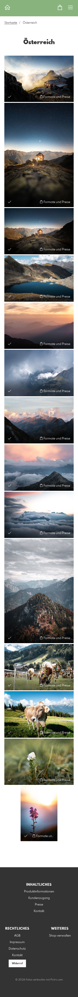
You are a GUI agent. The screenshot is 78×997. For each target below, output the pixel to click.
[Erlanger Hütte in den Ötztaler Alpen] (39, 278)
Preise (39, 904)
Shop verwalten (60, 935)
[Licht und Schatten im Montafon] (39, 420)
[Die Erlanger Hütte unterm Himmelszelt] (39, 155)
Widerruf (17, 963)
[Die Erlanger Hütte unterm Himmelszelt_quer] (39, 231)
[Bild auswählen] (9, 96)
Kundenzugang (39, 898)
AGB (17, 935)
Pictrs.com (56, 980)
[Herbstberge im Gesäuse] (39, 591)
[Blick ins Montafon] (39, 373)
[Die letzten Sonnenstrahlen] (39, 813)
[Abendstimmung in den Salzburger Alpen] (39, 326)
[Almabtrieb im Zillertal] (39, 667)
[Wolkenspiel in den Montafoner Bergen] (39, 467)
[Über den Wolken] (39, 515)
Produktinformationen (39, 891)
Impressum (17, 942)
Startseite (10, 22)
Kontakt (39, 911)
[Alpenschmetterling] (39, 762)
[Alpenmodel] (39, 714)
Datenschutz (17, 948)
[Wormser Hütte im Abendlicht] (39, 79)
